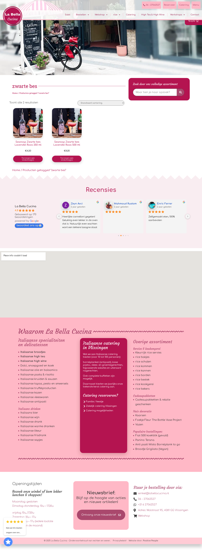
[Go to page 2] (123, 235)
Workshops (176, 15)
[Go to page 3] (125, 235)
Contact (195, 15)
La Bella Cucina (25, 206)
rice (115, 15)
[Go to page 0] (118, 235)
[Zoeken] (180, 92)
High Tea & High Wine (152, 15)
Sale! (67, 15)
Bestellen (81, 15)
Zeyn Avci (77, 203)
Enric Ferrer (164, 203)
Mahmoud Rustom (125, 203)
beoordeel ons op (27, 225)
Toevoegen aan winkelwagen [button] (28, 159)
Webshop (100, 15)
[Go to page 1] (121, 235)
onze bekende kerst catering (103, 385)
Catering (130, 15)
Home (15, 93)
